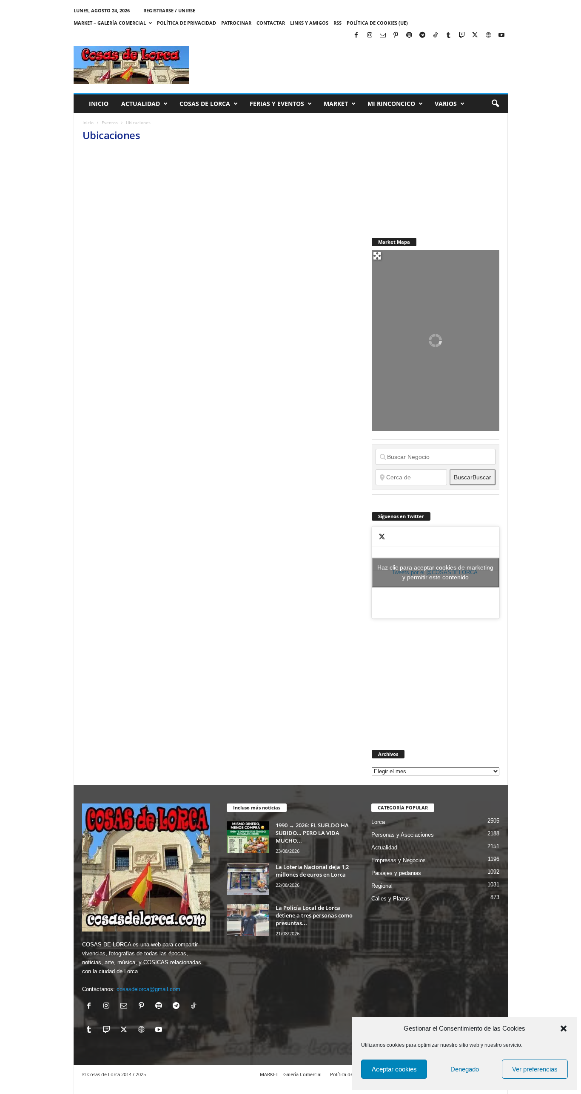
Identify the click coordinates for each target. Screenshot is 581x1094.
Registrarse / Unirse (169, 10)
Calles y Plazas (390, 898)
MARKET (336, 104)
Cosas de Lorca (204, 104)
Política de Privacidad (186, 23)
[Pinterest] (396, 35)
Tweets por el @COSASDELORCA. (435, 572)
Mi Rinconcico (391, 104)
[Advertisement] (435, 166)
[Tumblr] (449, 35)
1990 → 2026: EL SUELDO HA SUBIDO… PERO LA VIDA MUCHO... (312, 832)
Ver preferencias (535, 1069)
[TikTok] (435, 35)
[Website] (488, 35)
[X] (475, 35)
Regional (382, 886)
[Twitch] (462, 35)
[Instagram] (370, 35)
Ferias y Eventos (277, 104)
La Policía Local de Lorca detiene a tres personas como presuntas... (314, 915)
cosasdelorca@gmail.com (148, 989)
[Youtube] (501, 35)
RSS (337, 23)
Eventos (110, 122)
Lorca (378, 822)
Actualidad (140, 104)
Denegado (464, 1069)
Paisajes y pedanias (396, 873)
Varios (446, 104)
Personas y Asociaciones (402, 835)
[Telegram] (422, 35)
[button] (563, 1028)
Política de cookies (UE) (377, 23)
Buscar (472, 477)
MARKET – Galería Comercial (110, 23)
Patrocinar (236, 23)
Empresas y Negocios (398, 860)
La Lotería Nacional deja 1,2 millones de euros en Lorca (312, 870)
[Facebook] (356, 35)
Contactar (270, 23)
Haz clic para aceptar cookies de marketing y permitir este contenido (435, 572)
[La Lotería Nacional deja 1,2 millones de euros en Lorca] (248, 879)
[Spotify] (409, 35)
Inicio (98, 104)
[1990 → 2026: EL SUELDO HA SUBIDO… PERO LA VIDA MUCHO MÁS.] (248, 837)
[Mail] (383, 35)
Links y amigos (309, 23)
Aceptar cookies (394, 1069)
